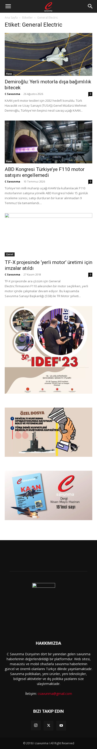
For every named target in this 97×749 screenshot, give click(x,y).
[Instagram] (35, 725)
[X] (48, 725)
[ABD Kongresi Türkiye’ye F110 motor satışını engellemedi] (48, 142)
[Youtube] (61, 725)
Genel (9, 254)
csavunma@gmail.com (55, 693)
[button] (8, 6)
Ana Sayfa (11, 18)
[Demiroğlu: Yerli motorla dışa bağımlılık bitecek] (48, 54)
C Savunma (12, 94)
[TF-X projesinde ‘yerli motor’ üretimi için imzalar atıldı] (48, 234)
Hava (9, 73)
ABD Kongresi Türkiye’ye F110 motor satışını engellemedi (45, 172)
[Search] (90, 6)
